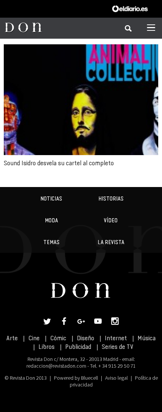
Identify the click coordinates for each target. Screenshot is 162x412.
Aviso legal (116, 377)
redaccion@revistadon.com (56, 365)
